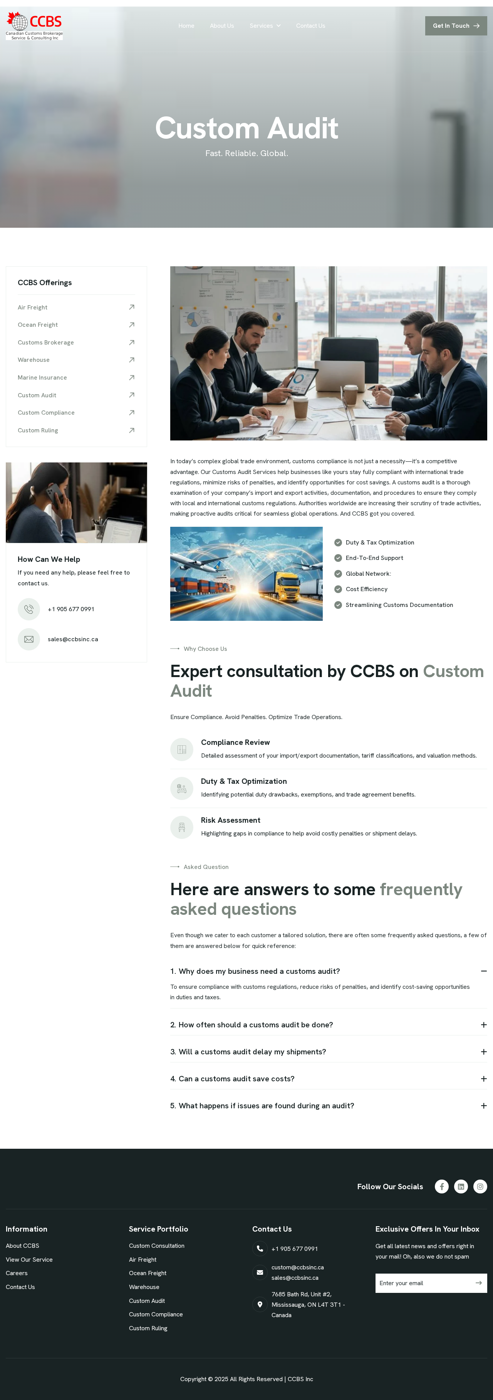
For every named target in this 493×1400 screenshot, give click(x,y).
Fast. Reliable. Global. (246, 153)
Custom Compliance (46, 412)
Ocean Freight (38, 325)
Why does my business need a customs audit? (255, 971)
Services (261, 26)
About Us (222, 26)
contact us (20, 1287)
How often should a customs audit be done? (251, 1024)
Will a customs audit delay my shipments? (248, 1051)
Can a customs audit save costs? (232, 1078)
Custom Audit (37, 395)
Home (186, 26)
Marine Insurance (42, 377)
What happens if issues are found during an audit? (262, 1105)
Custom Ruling (38, 430)
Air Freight (32, 307)
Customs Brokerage (46, 342)
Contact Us (310, 26)
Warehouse (34, 360)
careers (17, 1273)
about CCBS (22, 1246)
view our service (29, 1259)
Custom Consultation (156, 1246)
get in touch (451, 26)
